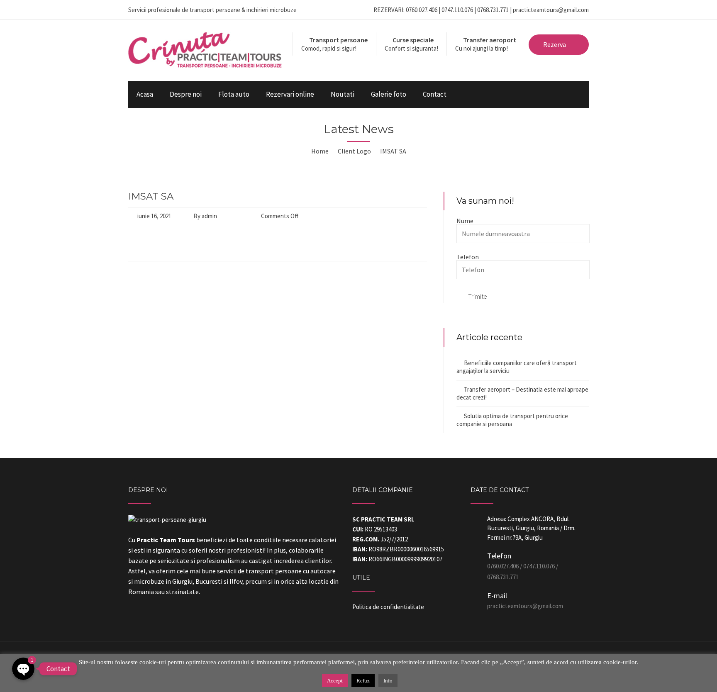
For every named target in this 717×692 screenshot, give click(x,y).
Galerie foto (388, 94)
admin (209, 216)
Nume (464, 221)
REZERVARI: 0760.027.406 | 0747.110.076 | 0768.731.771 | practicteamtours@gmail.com (481, 10)
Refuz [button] (363, 680)
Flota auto (233, 94)
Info (388, 680)
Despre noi (186, 94)
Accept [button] (335, 680)
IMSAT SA (150, 196)
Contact (434, 94)
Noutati (342, 94)
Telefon (467, 257)
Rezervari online (290, 94)
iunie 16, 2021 (154, 216)
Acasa (145, 94)
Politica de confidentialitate (388, 607)
